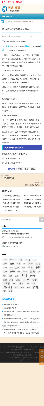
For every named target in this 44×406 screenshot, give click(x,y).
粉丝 (14, 283)
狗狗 (8, 46)
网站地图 (18, 349)
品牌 (17, 267)
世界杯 (12, 259)
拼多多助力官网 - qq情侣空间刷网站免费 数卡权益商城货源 (22, 311)
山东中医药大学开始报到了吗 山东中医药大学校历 (33, 199)
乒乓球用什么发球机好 (11, 304)
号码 (11, 268)
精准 (21, 283)
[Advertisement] (22, 384)
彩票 (5, 271)
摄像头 (25, 271)
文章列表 (11, 2)
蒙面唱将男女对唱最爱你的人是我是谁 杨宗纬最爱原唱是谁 (33, 203)
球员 (11, 279)
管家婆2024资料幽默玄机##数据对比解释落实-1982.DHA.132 (22, 322)
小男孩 (22, 360)
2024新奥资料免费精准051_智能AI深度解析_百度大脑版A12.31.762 (22, 318)
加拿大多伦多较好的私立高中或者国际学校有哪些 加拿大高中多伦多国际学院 (13, 203)
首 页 (3, 2)
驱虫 (27, 46)
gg (8, 36)
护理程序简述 (9, 178)
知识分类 (19, 2)
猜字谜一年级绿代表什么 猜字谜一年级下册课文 (33, 195)
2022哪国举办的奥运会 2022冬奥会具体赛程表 (19, 329)
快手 (12, 271)
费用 (28, 287)
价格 (12, 263)
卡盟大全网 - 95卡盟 (10, 210)
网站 (28, 284)
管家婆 (6, 283)
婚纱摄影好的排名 (9, 315)
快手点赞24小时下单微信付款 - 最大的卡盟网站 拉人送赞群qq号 (22, 333)
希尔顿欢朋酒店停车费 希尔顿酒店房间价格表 (13, 207)
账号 (22, 288)
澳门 (24, 275)
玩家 (5, 280)
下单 (5, 260)
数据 (32, 271)
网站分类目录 (35, 347)
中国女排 (27, 260)
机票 (10, 276)
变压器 (37, 264)
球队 (18, 279)
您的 (18, 272)
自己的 (7, 287)
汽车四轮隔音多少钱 (32, 185)
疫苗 (26, 168)
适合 (4, 291)
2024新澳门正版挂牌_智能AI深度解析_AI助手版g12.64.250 (33, 207)
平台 (30, 267)
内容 (18, 264)
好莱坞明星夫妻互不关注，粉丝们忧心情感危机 (13, 199)
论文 (17, 287)
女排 (23, 268)
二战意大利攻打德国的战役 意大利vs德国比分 (13, 195)
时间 (5, 276)
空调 (34, 279)
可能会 (5, 268)
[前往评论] (41, 356)
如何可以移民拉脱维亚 (11, 326)
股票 (33, 283)
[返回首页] (41, 351)
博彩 (30, 263)
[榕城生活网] (22, 9)
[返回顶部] (41, 362)
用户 (26, 279)
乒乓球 (34, 260)
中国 (20, 260)
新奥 (38, 272)
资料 (35, 287)
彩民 (38, 267)
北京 (24, 264)
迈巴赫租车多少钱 (9, 308)
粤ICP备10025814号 (27, 349)
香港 (10, 291)
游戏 (16, 276)
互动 (5, 263)
